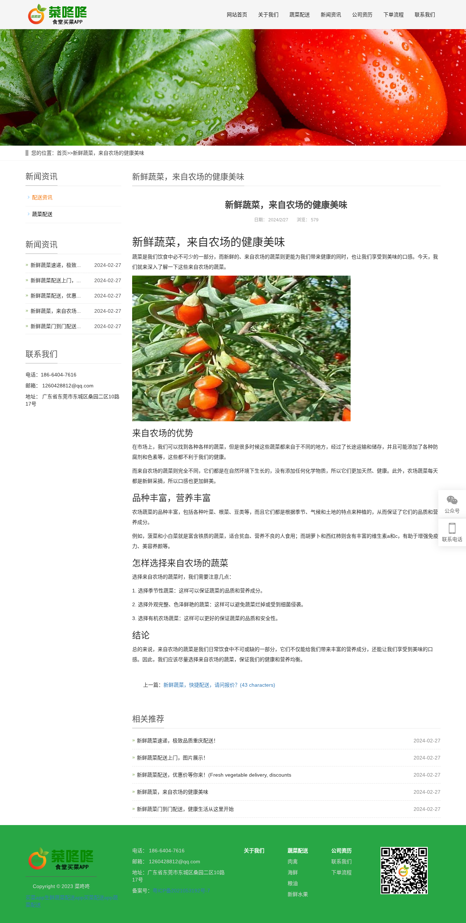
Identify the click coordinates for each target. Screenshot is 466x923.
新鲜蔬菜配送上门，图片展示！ (172, 758)
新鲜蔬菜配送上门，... (56, 280)
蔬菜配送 (299, 14)
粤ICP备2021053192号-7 (181, 891)
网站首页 (237, 14)
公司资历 (362, 14)
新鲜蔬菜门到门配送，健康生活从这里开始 (185, 809)
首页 (62, 153)
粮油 (293, 883)
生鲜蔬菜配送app (64, 897)
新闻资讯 (331, 14)
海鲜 (293, 872)
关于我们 (268, 14)
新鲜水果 (298, 894)
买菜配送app (98, 897)
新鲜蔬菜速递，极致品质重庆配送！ (177, 740)
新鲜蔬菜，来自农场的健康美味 (108, 153)
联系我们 (425, 14)
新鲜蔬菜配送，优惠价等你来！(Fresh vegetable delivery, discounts (214, 775)
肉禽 (293, 861)
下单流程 (393, 14)
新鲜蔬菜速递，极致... (56, 265)
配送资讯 (42, 197)
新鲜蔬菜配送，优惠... (56, 296)
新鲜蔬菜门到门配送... (56, 326)
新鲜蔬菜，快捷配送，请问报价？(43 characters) (219, 685)
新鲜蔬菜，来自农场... (56, 311)
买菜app (34, 897)
